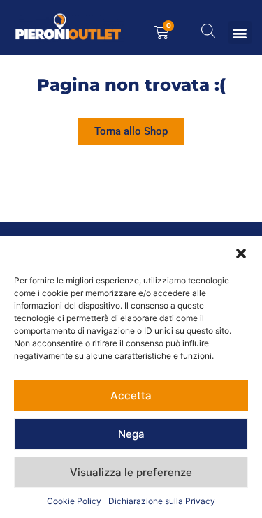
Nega (131, 434)
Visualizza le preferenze (131, 472)
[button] (241, 253)
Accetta (131, 395)
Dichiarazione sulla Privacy (161, 501)
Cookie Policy (74, 501)
